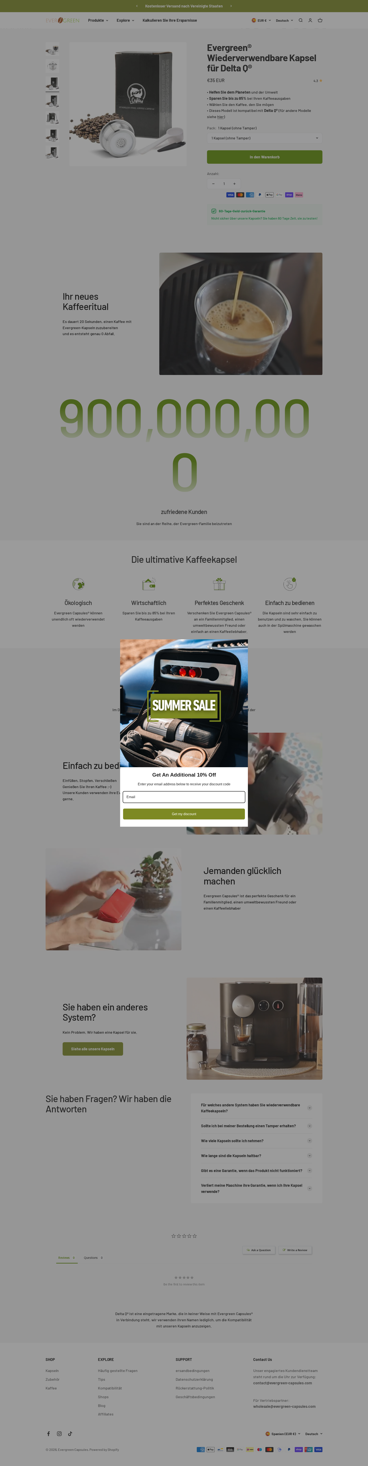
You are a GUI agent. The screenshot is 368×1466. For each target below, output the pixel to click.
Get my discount (184, 814)
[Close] (243, 644)
